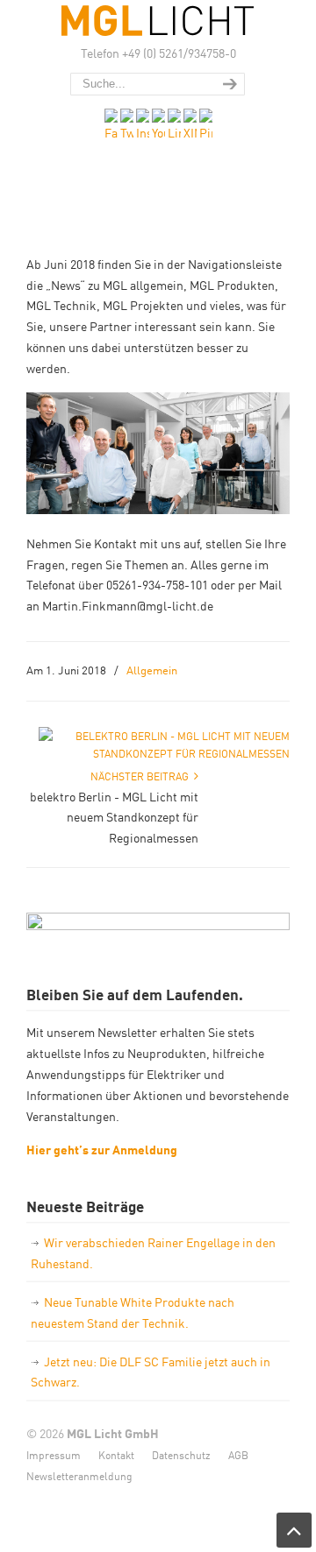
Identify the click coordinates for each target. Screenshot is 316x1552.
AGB (238, 1454)
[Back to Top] (294, 1530)
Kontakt (116, 1454)
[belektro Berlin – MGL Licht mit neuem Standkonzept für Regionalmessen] (164, 752)
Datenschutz (181, 1454)
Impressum (53, 1454)
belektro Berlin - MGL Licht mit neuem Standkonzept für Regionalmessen (114, 817)
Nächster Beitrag (142, 775)
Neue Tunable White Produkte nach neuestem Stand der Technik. (132, 1312)
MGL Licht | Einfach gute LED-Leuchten (158, 20)
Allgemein (151, 669)
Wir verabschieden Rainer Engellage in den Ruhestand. (153, 1252)
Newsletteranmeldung (79, 1475)
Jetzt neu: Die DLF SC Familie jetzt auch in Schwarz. (150, 1371)
